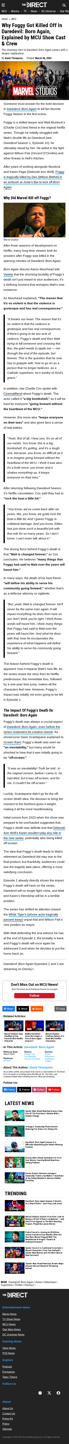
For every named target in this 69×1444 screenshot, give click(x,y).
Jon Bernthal (30, 1056)
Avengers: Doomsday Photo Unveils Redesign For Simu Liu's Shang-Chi (41, 1128)
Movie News (9, 1314)
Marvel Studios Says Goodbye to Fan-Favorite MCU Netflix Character (13, 1037)
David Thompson (14, 58)
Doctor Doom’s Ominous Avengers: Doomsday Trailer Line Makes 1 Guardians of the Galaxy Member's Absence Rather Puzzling (44, 1177)
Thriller (48, 1061)
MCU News (9, 1324)
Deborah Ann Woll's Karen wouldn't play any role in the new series (34, 833)
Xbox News (9, 1348)
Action (48, 1054)
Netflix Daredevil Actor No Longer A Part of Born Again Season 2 (33, 1037)
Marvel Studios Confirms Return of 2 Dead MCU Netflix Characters (55, 1037)
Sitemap (7, 1429)
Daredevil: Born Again (39, 1047)
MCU (4, 11)
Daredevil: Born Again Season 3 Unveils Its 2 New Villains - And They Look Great (43, 1202)
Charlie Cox (29, 1054)
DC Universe (49, 11)
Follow (11, 1089)
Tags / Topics (9, 1377)
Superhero (49, 1059)
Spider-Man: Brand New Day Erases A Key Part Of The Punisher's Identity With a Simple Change (43, 1113)
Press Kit (7, 1418)
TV (25, 11)
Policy (5, 1423)
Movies (15, 11)
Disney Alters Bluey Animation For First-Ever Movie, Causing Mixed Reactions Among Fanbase (43, 1160)
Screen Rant (12, 742)
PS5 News (8, 1353)
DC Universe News (13, 1334)
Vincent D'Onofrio (32, 1059)
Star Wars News (11, 1329)
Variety (8, 274)
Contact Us (8, 1413)
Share (10, 1008)
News (34, 11)
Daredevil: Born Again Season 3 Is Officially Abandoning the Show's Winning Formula (44, 1144)
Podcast (7, 1366)
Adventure (49, 1056)
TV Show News (11, 1319)
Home (5, 19)
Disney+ (7, 1060)
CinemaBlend (13, 393)
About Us (7, 1408)
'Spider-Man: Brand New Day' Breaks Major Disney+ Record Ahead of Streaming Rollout (44, 1266)
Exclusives (8, 1371)
